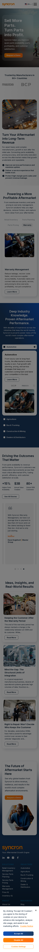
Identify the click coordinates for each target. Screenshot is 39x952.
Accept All (18, 934)
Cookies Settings (18, 947)
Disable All (18, 940)
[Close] (36, 910)
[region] (19, 929)
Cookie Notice (26, 926)
